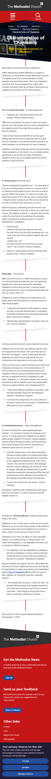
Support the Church (11, 735)
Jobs (6, 731)
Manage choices (25, 774)
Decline (25, 767)
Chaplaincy (14, 29)
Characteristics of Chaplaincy (26, 32)
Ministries (36, 26)
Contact (7, 727)
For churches (22, 26)
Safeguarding (9, 739)
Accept (25, 761)
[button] (12, 15)
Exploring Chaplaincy (30, 29)
